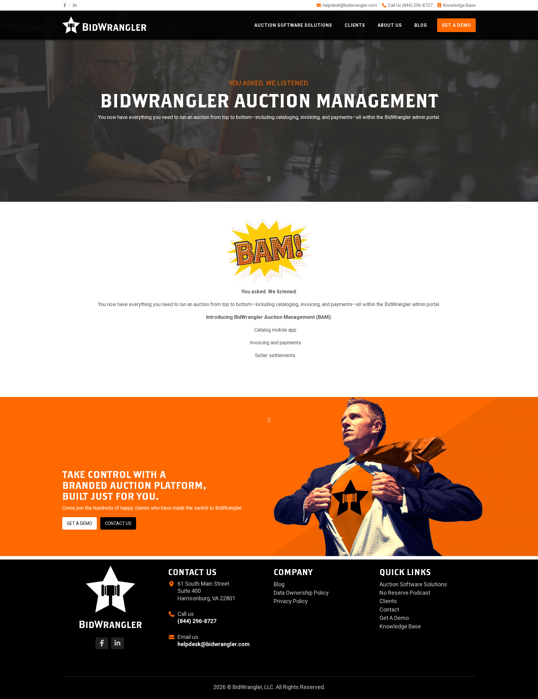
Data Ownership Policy (301, 592)
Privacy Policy (291, 601)
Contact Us (118, 523)
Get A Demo (456, 25)
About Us (390, 25)
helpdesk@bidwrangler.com (350, 5)
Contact (389, 609)
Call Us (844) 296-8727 (410, 5)
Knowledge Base (459, 5)
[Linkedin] (75, 5)
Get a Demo (79, 523)
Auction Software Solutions (293, 25)
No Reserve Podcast (405, 592)
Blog (420, 25)
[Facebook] (65, 5)
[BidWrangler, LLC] (104, 24)
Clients (355, 25)
